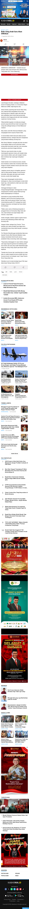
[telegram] (14, 889)
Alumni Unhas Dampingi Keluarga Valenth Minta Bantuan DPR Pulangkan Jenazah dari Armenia (7, 742)
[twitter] (9, 889)
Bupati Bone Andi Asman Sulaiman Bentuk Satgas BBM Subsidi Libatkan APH (15, 478)
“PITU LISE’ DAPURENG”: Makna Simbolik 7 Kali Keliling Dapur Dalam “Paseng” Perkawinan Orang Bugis (16, 524)
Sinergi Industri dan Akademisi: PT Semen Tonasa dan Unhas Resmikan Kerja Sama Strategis (14, 829)
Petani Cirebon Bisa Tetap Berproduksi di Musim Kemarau (16, 493)
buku (11, 271)
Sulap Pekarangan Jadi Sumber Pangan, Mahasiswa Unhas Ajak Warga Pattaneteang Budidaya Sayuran (14, 822)
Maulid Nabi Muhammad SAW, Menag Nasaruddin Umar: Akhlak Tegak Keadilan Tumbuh (15, 292)
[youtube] (20, 889)
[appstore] (9, 895)
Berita (7, 29)
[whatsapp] (11, 889)
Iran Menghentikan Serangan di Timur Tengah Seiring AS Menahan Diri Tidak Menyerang (6, 382)
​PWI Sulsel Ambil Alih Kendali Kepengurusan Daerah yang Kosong (21, 337)
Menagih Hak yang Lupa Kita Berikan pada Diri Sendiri (18, 698)
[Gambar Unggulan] (14, 56)
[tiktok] (23, 889)
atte (6, 271)
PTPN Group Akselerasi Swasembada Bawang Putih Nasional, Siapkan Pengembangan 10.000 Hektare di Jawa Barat (16, 487)
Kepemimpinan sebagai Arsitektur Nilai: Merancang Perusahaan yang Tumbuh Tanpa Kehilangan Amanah (17, 706)
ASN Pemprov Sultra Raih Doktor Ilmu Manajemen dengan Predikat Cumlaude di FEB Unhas (16, 463)
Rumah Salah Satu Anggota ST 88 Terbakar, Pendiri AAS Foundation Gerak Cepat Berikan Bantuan (16, 531)
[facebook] (6, 889)
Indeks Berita (14, 453)
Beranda (3, 29)
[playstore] (19, 895)
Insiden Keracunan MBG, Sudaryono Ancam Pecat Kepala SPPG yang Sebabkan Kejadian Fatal (13, 300)
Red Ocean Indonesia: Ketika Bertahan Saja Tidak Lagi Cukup (16, 690)
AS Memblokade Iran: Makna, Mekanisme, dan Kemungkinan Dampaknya (7, 396)
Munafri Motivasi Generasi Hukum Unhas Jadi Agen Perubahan (15, 816)
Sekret (5, 39)
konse (20, 271)
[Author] (1, 40)
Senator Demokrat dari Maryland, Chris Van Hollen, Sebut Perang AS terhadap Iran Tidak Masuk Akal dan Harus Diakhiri (21, 383)
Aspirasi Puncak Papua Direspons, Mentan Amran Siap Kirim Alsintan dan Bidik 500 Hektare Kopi (14, 285)
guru (15, 271)
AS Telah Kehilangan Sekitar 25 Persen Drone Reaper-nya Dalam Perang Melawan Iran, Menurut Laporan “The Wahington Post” (14, 365)
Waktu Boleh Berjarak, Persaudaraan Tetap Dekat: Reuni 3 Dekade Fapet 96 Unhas (15, 508)
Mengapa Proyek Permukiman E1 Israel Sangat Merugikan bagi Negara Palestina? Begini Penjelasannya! (10, 409)
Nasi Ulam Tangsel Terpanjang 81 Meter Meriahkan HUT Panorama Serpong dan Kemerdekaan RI (16, 470)
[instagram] (17, 889)
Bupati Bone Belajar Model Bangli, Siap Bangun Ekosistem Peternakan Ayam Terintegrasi (15, 516)
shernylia (4, 275)
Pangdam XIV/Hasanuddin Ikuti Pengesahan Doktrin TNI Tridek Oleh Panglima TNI (21, 397)
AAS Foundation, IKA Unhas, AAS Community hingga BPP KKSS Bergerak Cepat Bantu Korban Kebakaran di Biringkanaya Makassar (21, 728)
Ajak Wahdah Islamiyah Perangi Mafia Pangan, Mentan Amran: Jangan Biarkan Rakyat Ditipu (16, 500)
